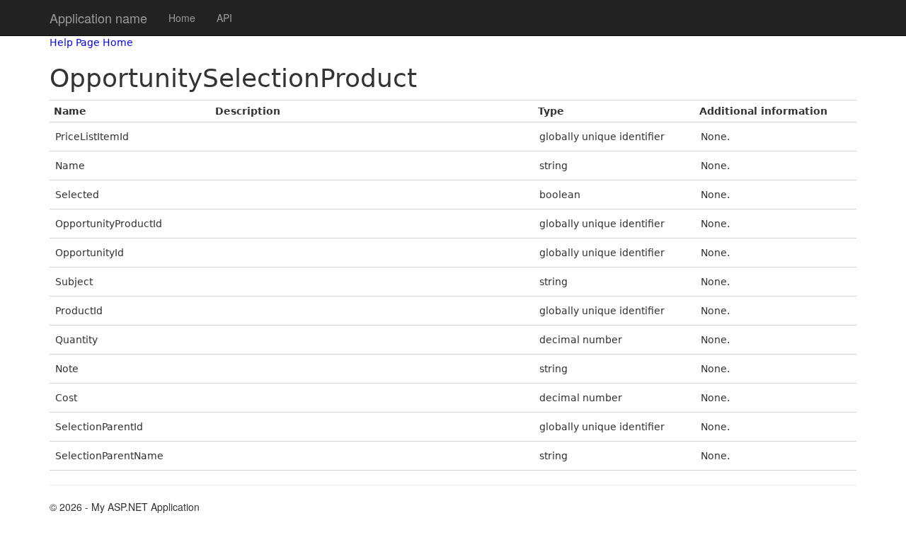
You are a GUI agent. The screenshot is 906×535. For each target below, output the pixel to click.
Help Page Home (91, 42)
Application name (98, 17)
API (224, 18)
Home (181, 18)
